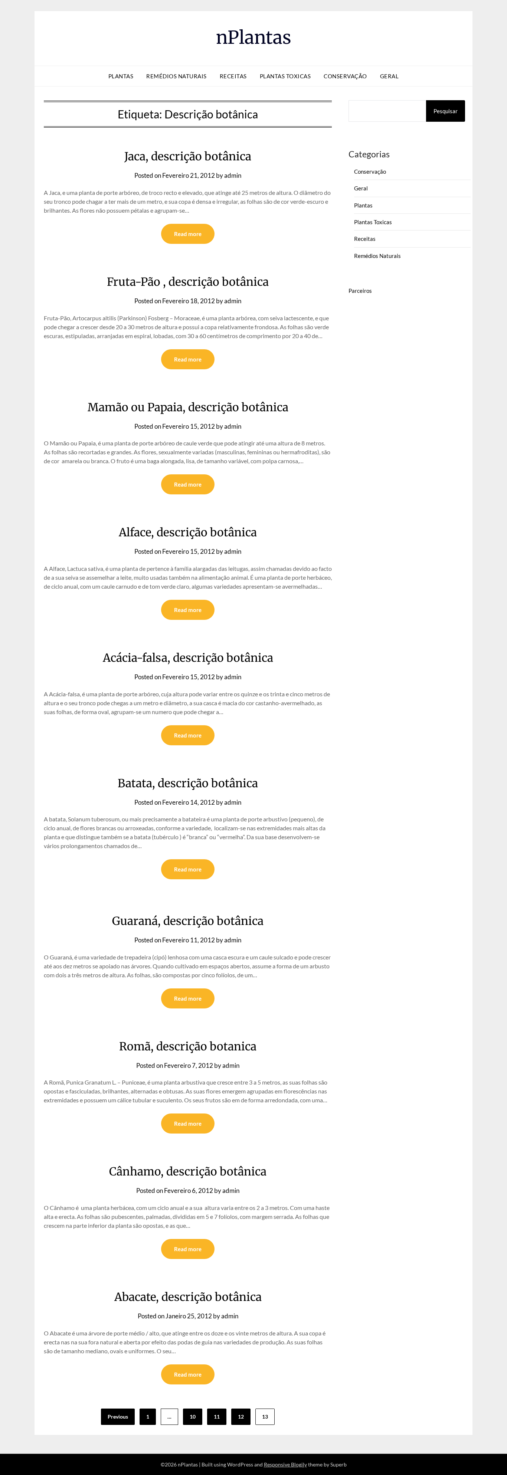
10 (193, 1416)
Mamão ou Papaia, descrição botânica (188, 407)
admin (232, 175)
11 (217, 1416)
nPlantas (253, 37)
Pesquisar (446, 111)
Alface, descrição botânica (188, 532)
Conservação (345, 76)
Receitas (233, 76)
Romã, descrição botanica (187, 1046)
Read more (188, 233)
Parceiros (360, 290)
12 (241, 1416)
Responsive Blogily (285, 1464)
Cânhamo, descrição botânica (187, 1171)
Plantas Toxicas (285, 76)
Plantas (121, 76)
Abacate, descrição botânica (188, 1297)
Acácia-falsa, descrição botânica (188, 658)
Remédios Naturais (176, 76)
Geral (389, 76)
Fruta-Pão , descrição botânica (188, 282)
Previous (118, 1416)
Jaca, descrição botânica (187, 156)
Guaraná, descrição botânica (188, 921)
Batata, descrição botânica (188, 783)
